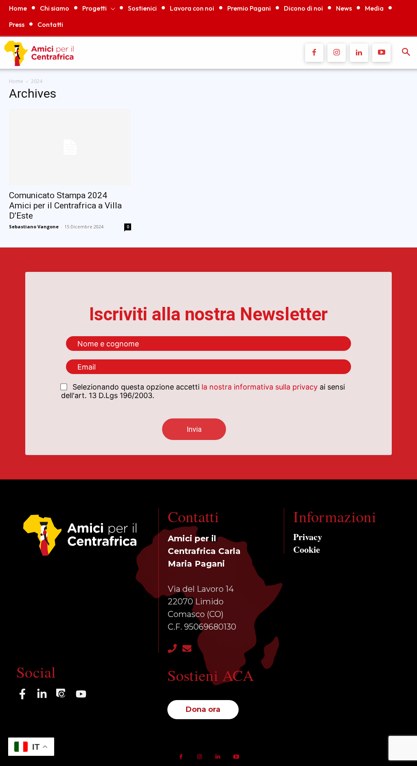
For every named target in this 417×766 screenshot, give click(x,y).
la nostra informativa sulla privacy (260, 387)
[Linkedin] (359, 53)
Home (16, 81)
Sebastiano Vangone (34, 226)
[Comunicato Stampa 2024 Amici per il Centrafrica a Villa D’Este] (70, 147)
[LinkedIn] (42, 694)
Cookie (306, 549)
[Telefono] (172, 648)
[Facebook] (314, 53)
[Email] (186, 648)
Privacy (307, 536)
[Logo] (133, 53)
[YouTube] (81, 694)
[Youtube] (381, 53)
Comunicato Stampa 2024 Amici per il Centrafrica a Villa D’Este (65, 205)
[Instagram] (336, 53)
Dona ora (203, 709)
